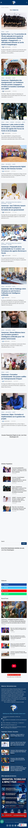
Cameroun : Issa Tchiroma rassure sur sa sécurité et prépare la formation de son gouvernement (13, 208)
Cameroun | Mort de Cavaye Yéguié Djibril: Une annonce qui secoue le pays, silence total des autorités (18, 744)
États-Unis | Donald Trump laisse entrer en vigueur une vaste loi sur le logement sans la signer (18, 629)
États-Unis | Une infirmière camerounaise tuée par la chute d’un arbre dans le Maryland (19, 508)
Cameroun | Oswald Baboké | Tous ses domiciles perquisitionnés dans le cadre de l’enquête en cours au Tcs (19, 479)
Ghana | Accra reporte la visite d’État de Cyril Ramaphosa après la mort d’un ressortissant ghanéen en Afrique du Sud (18, 645)
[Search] (26, 2)
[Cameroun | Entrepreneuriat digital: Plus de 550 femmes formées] (14, 153)
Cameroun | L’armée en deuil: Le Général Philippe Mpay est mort (17, 735)
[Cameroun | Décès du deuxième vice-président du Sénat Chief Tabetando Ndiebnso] (5, 752)
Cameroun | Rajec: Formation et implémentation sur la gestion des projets (13, 417)
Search (2, 541)
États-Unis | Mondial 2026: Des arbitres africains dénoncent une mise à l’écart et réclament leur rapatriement (17, 637)
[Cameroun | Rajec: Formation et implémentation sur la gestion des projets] (14, 401)
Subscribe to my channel (14, 674)
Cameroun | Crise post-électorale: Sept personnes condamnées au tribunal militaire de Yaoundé (18, 652)
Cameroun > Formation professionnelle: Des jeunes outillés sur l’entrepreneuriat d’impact (13, 377)
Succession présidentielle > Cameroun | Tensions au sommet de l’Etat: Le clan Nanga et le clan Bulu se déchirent (19, 470)
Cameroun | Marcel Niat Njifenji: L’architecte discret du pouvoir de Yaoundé (17, 760)
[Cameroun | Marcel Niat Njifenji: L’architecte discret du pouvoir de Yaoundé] (5, 760)
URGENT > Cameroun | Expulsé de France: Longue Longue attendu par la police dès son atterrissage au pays (19, 499)
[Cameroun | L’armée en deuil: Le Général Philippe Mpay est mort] (5, 736)
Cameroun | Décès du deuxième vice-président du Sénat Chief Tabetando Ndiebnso (18, 752)
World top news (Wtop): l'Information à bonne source (14, 713)
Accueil (2, 7)
